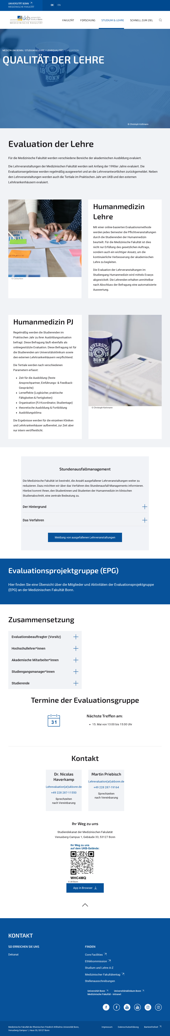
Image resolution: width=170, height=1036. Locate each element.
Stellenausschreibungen (100, 981)
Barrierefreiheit (151, 1027)
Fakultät (68, 20)
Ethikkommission (96, 961)
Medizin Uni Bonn (12, 50)
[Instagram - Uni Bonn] (148, 1008)
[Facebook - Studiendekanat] (106, 1008)
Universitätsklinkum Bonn (127, 991)
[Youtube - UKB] (137, 1008)
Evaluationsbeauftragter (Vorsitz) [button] (36, 637)
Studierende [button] (21, 683)
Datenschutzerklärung (128, 1027)
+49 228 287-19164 (106, 787)
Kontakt (20, 935)
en (59, 4)
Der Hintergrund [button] (34, 507)
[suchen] (159, 22)
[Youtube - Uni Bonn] (127, 1008)
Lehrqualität (55, 50)
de (52, 4)
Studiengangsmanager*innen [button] (33, 672)
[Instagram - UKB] (158, 1008)
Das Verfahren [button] (33, 520)
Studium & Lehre (112, 20)
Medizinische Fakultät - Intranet (104, 994)
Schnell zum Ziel (141, 20)
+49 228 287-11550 (64, 792)
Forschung (87, 20)
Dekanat (13, 954)
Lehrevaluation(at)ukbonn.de (64, 786)
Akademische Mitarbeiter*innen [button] (35, 660)
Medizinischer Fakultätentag (102, 974)
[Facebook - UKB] (116, 1008)
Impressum (107, 1027)
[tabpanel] (85, 78)
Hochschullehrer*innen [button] (28, 648)
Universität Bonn (18, 3)
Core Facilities (94, 954)
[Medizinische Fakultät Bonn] (26, 19)
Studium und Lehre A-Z (99, 967)
